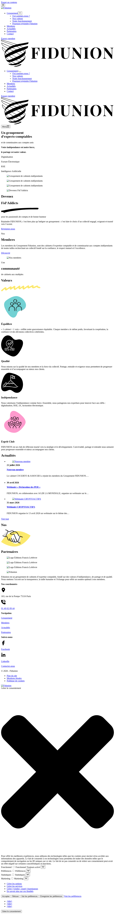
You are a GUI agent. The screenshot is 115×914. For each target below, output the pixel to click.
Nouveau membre (15, 469)
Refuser (15, 896)
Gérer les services (14, 886)
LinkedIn (5, 661)
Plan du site (12, 676)
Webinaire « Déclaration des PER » (23, 487)
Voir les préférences (29, 896)
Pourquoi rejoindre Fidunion (24, 81)
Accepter (6, 896)
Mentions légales (14, 678)
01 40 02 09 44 (8, 608)
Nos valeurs (17, 76)
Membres (11, 83)
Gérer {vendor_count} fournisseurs (22, 889)
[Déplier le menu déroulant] (20, 71)
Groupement (12, 71)
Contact (10, 91)
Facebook (5, 649)
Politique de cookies (16, 681)
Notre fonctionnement (22, 78)
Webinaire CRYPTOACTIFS (21, 507)
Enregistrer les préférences (51, 896)
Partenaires (11, 88)
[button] (57, 772)
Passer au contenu (9, 2)
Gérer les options (14, 883)
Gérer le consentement (11, 911)
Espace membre (8, 96)
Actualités (11, 86)
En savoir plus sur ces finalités (20, 891)
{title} (9, 901)
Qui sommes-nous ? (21, 73)
